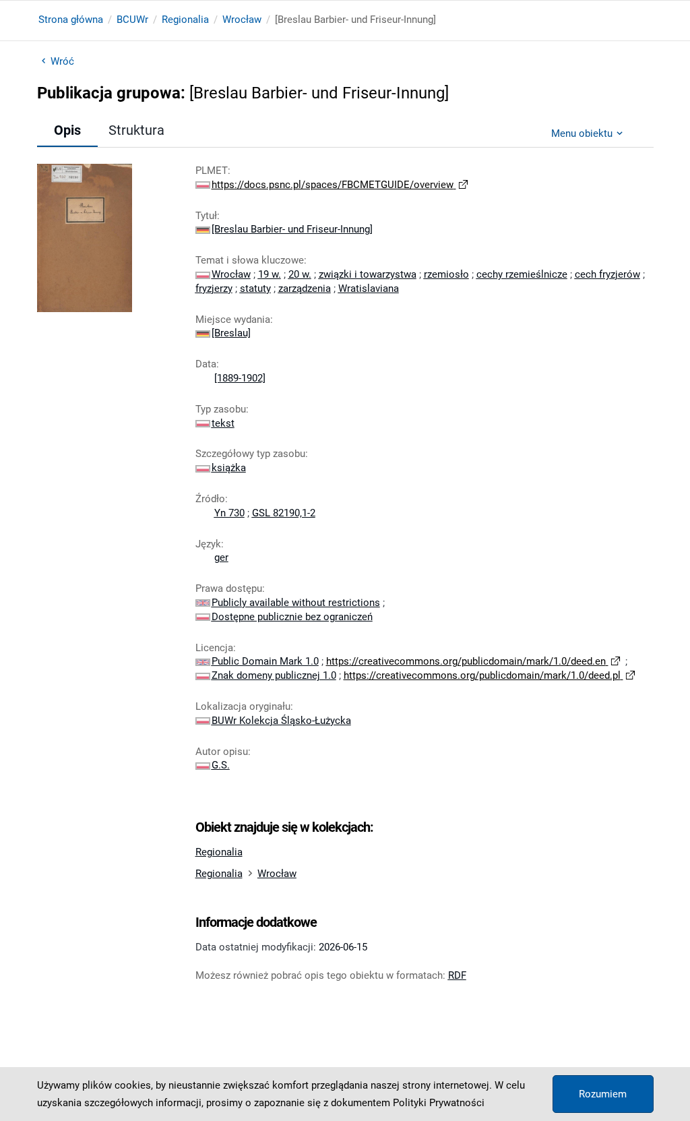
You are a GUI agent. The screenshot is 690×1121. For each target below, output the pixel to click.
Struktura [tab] (136, 130)
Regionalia (185, 19)
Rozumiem (603, 1094)
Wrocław (241, 19)
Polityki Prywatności (438, 1103)
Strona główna (70, 19)
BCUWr (132, 19)
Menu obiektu (582, 133)
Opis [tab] (67, 130)
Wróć (62, 61)
